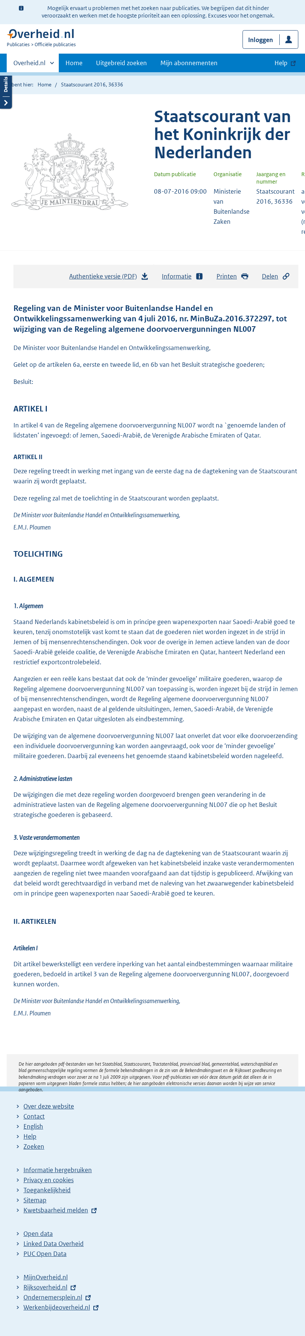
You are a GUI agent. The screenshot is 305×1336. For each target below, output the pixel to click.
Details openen (6, 90)
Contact (34, 1116)
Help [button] (281, 63)
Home (74, 63)
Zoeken (33, 1146)
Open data (38, 1234)
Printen (226, 276)
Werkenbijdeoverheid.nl (56, 1307)
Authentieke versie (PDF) (105, 278)
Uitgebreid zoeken (121, 63)
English (33, 1126)
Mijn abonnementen (189, 63)
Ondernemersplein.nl (52, 1297)
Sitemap (34, 1200)
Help (29, 1136)
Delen (270, 276)
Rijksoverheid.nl (45, 1287)
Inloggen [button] (260, 40)
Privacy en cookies (48, 1180)
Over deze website (48, 1106)
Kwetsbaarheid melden (55, 1210)
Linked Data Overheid (53, 1244)
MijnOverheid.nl (45, 1277)
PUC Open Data (45, 1254)
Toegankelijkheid (47, 1190)
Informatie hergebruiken (57, 1170)
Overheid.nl (29, 65)
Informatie (177, 276)
